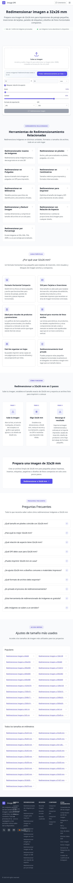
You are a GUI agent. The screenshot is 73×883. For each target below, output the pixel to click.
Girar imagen (64, 842)
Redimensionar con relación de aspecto (28, 860)
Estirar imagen (65, 845)
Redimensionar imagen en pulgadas (28, 842)
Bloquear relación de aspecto (16, 85)
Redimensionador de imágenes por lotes (29, 808)
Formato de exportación (11, 102)
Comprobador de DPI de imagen (64, 815)
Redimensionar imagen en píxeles (28, 823)
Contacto (16, 806)
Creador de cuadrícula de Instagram (64, 858)
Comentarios (62, 3)
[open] (69, 3)
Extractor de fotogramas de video (65, 850)
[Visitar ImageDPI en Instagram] (9, 830)
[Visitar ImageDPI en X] (4, 830)
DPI (38, 102)
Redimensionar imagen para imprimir (28, 816)
